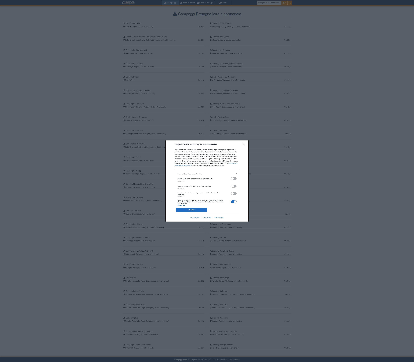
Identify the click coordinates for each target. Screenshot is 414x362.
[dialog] (207, 181)
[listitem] (207, 174)
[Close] (244, 145)
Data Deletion (194, 217)
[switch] (234, 178)
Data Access (207, 217)
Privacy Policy (219, 217)
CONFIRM (191, 210)
